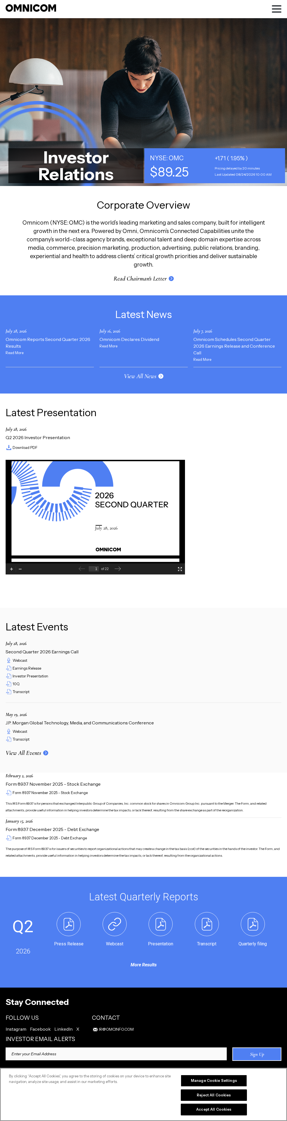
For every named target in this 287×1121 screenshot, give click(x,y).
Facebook (40, 1029)
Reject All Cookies (214, 1095)
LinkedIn (63, 1029)
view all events (23, 753)
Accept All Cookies (213, 1109)
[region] (143, 1094)
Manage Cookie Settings (214, 1080)
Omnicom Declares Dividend (129, 339)
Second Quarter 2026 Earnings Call (42, 651)
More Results (144, 964)
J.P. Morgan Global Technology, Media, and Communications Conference (80, 723)
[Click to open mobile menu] (276, 9)
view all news (140, 376)
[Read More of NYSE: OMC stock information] (214, 165)
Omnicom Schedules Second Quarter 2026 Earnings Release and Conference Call (234, 345)
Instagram (16, 1029)
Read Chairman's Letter (140, 278)
